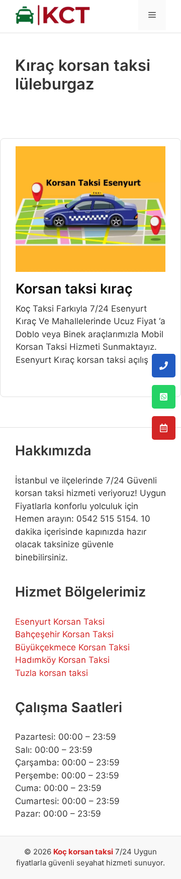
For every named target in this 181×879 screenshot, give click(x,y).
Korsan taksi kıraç (74, 288)
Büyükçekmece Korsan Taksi (72, 647)
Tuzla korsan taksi (51, 673)
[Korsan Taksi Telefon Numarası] (163, 365)
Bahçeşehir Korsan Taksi (64, 634)
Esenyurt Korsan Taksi (60, 622)
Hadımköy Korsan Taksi (62, 660)
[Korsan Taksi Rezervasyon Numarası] (163, 428)
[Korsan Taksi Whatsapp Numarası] (163, 397)
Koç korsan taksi (83, 851)
